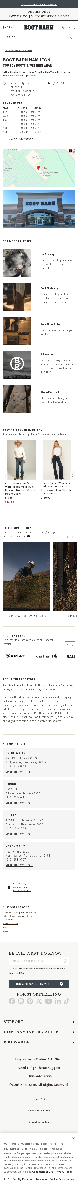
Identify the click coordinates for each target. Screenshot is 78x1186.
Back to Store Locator (18, 50)
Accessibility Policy (39, 1110)
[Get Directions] (39, 168)
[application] (8, 27)
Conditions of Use (39, 1122)
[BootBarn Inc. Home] (39, 27)
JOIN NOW (46, 372)
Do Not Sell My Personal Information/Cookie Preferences (39, 1179)
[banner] (39, 21)
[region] (39, 1159)
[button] (72, 475)
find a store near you (32, 984)
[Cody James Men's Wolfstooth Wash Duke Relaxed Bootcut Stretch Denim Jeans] (21, 460)
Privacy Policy (39, 1099)
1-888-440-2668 (10, 923)
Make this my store (21, 139)
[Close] (73, 1138)
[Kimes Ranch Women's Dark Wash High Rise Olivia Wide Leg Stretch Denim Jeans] (57, 460)
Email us (8, 927)
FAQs (5, 931)
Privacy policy (22, 891)
